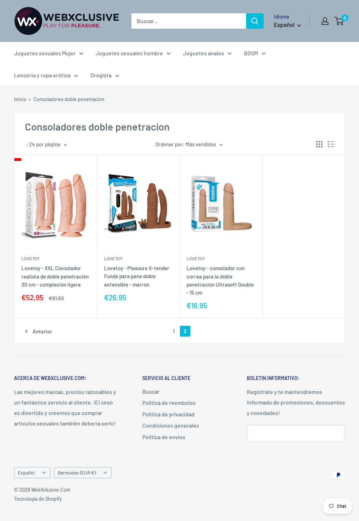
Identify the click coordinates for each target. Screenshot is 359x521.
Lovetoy (30, 258)
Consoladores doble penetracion (68, 99)
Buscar (151, 391)
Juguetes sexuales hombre (129, 53)
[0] (339, 21)
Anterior (42, 331)
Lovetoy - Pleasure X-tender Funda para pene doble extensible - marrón (136, 276)
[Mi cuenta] (324, 21)
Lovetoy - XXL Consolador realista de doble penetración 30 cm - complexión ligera (55, 276)
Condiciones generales (170, 425)
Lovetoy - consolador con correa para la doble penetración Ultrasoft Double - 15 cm (220, 280)
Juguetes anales (203, 53)
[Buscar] (255, 21)
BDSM (251, 53)
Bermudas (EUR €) (77, 473)
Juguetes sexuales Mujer (45, 53)
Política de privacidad (168, 414)
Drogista (100, 75)
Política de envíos (163, 437)
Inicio (20, 99)
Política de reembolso (169, 402)
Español (26, 473)
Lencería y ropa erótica (42, 75)
